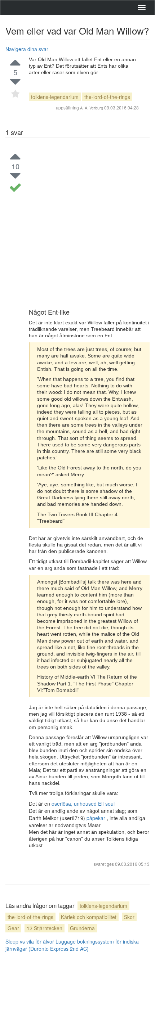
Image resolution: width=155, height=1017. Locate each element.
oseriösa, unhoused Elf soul (83, 803)
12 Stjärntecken (44, 928)
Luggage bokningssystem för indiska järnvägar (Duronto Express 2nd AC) (72, 945)
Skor (129, 917)
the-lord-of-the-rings (107, 96)
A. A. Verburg (91, 108)
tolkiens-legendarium (55, 96)
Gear (13, 928)
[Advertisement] (77, 227)
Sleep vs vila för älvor (29, 941)
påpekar (97, 818)
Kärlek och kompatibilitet (88, 917)
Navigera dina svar (26, 49)
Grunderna (82, 928)
